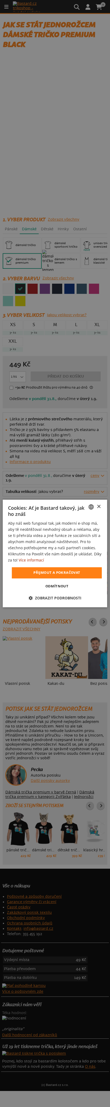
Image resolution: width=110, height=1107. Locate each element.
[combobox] (91, 506)
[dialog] (55, 553)
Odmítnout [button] (57, 586)
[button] (55, 598)
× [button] (99, 507)
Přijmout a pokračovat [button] (56, 572)
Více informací (31, 560)
